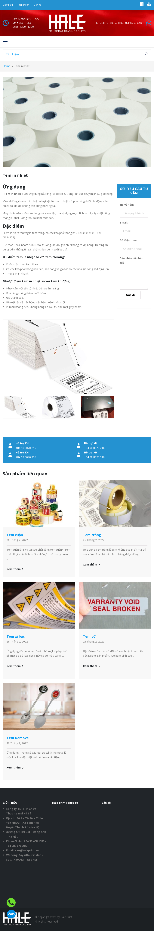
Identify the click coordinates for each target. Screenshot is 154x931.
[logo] (67, 23)
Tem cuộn (15, 535)
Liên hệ (37, 4)
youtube (149, 5)
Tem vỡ (89, 636)
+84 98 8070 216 (26, 448)
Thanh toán (23, 4)
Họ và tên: (127, 204)
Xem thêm (14, 569)
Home (6, 66)
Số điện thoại (128, 240)
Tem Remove (18, 738)
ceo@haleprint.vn (27, 850)
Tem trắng (92, 535)
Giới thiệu (8, 4)
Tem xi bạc (16, 636)
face (141, 5)
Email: (124, 222)
